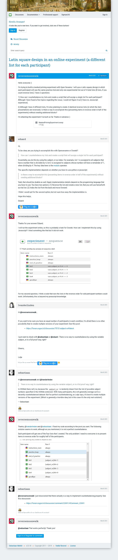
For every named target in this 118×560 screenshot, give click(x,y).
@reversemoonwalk (28, 312)
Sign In (105, 15)
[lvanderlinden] (12, 305)
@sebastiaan (43, 337)
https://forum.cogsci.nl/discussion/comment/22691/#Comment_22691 (55, 503)
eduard (22, 139)
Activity (16, 44)
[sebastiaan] (12, 372)
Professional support (50, 15)
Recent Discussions (20, 39)
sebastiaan (24, 372)
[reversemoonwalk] (12, 76)
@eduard (54, 337)
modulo (57, 165)
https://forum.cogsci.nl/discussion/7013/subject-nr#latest (50, 328)
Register (22, 30)
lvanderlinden (26, 305)
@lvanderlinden (46, 380)
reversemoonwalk (28, 75)
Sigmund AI (66, 15)
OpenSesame (103, 75)
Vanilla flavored (61, 546)
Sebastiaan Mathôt (15, 546)
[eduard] (12, 139)
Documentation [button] (32, 15)
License (73, 546)
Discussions (19, 15)
